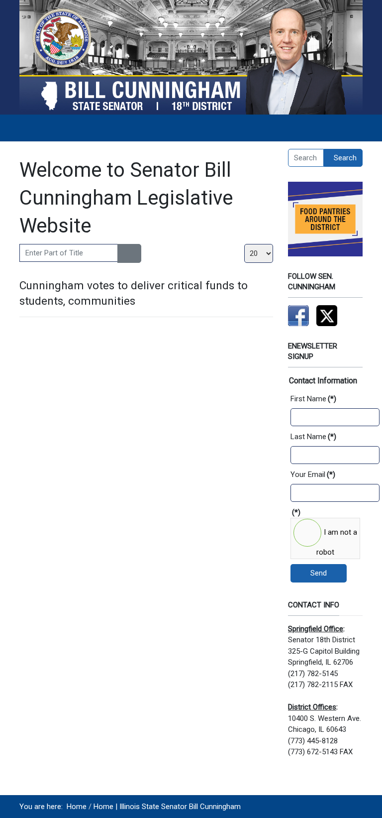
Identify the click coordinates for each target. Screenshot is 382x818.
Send (318, 573)
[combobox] (306, 158)
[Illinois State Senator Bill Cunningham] (191, 56)
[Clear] (135, 253)
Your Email (312, 474)
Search (345, 157)
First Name (313, 398)
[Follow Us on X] (326, 315)
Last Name (313, 436)
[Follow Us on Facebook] (298, 315)
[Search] (123, 253)
